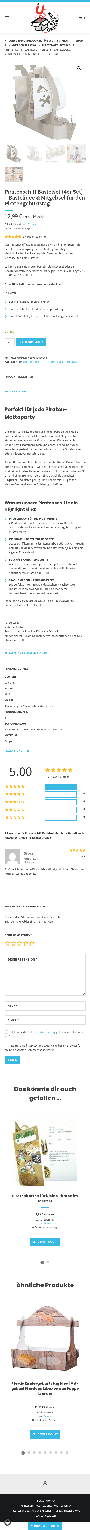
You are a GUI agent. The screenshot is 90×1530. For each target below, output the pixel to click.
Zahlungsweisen (46, 1515)
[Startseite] (45, 17)
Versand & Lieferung (68, 1510)
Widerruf (66, 1505)
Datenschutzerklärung (41, 1032)
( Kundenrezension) (35, 236)
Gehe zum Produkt (45, 1241)
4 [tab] (39, 1452)
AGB (38, 1505)
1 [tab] (42, 1262)
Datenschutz (50, 1505)
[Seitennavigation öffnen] (13, 17)
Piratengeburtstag (56, 45)
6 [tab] (50, 1452)
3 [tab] (34, 1452)
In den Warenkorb (31, 342)
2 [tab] (47, 1262)
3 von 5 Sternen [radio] (19, 943)
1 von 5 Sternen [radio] (7, 943)
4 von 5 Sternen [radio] (25, 943)
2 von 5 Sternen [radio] (13, 943)
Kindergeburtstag (22, 45)
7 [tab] (56, 1452)
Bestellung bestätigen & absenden (32, 1510)
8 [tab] (61, 1452)
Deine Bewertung (18, 935)
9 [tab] (66, 1452)
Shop (79, 40)
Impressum (26, 1505)
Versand (32, 224)
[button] (79, 68)
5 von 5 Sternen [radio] (32, 943)
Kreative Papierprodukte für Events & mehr (37, 40)
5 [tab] (45, 1452)
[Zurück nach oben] (45, 1484)
